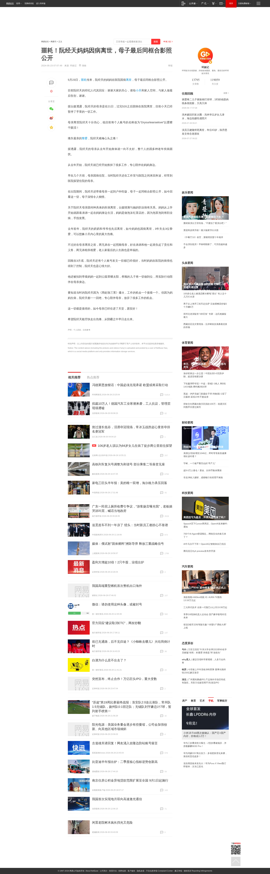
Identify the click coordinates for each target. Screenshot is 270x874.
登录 (231, 3)
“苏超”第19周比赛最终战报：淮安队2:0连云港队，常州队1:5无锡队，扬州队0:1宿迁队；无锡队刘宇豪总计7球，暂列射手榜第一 (131, 707)
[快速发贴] (51, 83)
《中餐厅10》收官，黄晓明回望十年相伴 (203, 237)
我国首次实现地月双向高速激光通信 (117, 799)
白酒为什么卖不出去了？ (109, 660)
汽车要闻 (187, 566)
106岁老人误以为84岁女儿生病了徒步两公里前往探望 (135, 445)
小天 (138, 90)
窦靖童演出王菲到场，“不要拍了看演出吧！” (205, 223)
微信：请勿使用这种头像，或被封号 (117, 604)
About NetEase (91, 871)
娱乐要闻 (187, 192)
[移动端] (183, 3)
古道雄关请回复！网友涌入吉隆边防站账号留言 (125, 743)
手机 (210, 700)
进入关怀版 (40, 3)
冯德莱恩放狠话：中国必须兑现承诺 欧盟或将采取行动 (130, 385)
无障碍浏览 (29, 3)
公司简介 (104, 871)
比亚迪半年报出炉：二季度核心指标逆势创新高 (125, 762)
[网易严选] (204, 3)
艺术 (202, 700)
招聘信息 (122, 871)
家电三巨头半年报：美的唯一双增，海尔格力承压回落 (129, 483)
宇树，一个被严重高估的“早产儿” (199, 463)
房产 (184, 700)
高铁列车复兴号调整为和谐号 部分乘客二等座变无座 (128, 464)
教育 (193, 700)
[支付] (214, 3)
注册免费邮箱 (243, 3)
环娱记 (73, 65)
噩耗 (84, 79)
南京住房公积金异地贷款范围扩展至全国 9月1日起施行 (130, 780)
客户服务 (131, 871)
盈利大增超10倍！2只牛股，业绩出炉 (118, 562)
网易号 (53, 42)
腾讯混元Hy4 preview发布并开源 (199, 551)
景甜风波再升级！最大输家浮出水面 (200, 230)
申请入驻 (167, 42)
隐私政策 (140, 871)
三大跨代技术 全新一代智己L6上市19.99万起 (205, 607)
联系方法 (113, 871)
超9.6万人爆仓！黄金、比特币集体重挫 (202, 470)
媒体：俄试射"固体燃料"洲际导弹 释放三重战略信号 (128, 543)
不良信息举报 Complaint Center (159, 871)
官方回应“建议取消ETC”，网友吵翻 (116, 623)
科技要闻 (187, 493)
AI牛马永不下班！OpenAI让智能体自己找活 (204, 544)
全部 (225, 93)
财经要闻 (187, 422)
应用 (18, 3)
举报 (170, 65)
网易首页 (10, 3)
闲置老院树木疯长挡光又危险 (112, 822)
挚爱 (85, 138)
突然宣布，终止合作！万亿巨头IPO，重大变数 (124, 679)
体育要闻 (187, 342)
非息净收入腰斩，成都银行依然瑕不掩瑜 (203, 477)
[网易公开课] (193, 3)
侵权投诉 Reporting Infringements (198, 871)
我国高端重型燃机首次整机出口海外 (117, 585)
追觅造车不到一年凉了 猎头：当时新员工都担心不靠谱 (130, 525)
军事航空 (222, 700)
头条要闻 (187, 262)
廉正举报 (178, 871)
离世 (129, 79)
